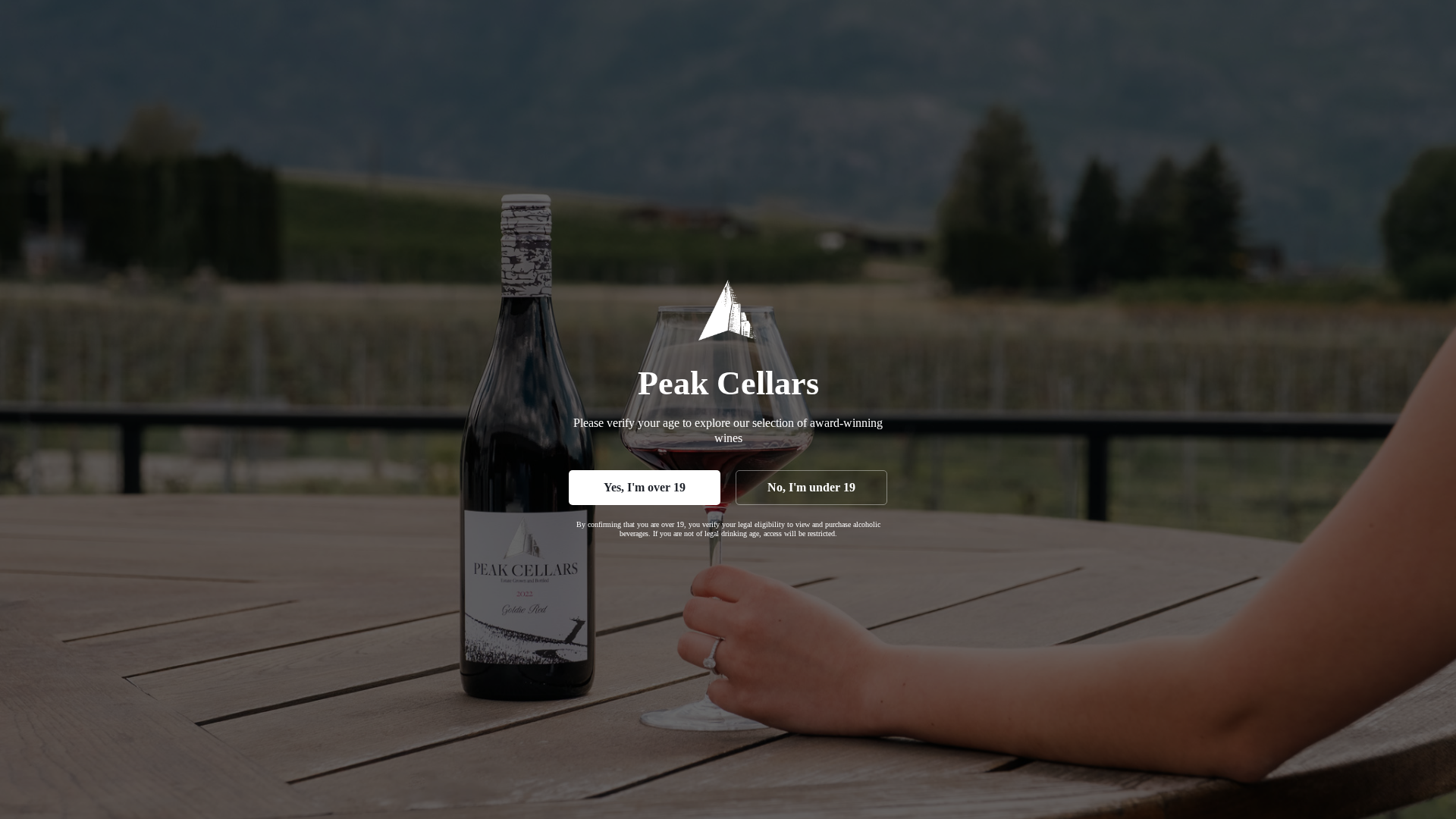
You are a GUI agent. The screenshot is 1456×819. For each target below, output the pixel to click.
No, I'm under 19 (811, 487)
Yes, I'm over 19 (645, 487)
